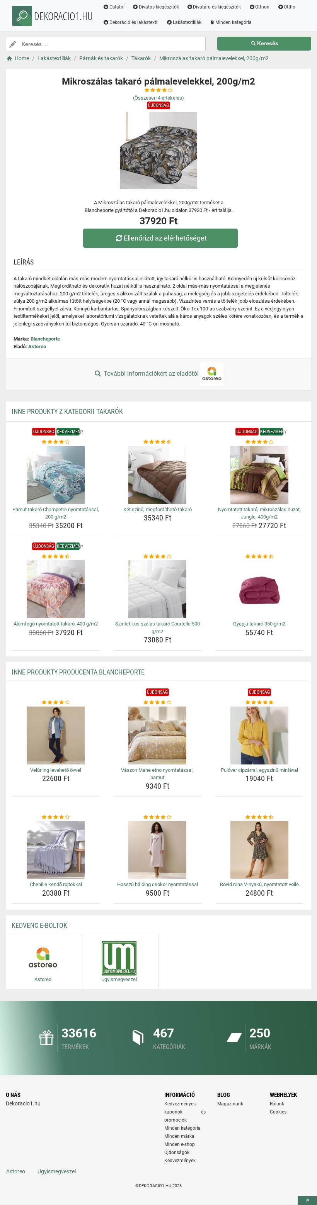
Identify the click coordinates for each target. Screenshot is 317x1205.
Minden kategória (233, 22)
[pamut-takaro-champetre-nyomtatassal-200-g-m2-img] (55, 475)
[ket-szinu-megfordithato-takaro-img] (157, 475)
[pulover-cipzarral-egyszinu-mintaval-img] (259, 735)
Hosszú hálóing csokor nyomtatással (157, 884)
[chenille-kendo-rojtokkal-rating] (55, 817)
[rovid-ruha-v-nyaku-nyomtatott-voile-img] (259, 850)
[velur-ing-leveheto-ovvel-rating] (55, 703)
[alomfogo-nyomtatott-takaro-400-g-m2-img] (55, 589)
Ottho (289, 7)
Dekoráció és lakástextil (133, 22)
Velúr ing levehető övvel (55, 770)
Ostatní (116, 7)
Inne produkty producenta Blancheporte (78, 672)
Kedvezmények (180, 1160)
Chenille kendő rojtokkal (56, 884)
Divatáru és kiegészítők (217, 7)
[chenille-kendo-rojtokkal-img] (55, 850)
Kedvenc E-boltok (39, 925)
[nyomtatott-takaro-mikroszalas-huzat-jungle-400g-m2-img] (259, 475)
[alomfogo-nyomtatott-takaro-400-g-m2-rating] (55, 557)
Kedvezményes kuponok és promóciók (185, 1112)
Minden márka (179, 1136)
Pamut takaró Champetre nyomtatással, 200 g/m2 (55, 513)
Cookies (278, 1112)
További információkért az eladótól (151, 373)
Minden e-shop (179, 1144)
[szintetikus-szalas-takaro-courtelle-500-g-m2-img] (157, 589)
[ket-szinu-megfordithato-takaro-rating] (157, 442)
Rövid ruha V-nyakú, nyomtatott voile (259, 884)
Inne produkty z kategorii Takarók (67, 411)
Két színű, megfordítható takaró (157, 509)
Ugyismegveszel (56, 1171)
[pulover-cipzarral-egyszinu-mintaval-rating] (259, 703)
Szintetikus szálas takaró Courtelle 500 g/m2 (157, 627)
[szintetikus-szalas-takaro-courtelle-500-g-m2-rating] (157, 557)
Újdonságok (176, 1152)
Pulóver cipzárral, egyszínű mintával (259, 770)
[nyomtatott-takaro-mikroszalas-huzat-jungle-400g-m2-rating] (259, 442)
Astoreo (37, 346)
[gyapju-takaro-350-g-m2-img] (259, 589)
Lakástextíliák (187, 22)
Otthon (262, 7)
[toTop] (307, 1200)
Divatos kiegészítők (159, 7)
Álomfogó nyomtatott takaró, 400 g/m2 (56, 624)
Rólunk (277, 1104)
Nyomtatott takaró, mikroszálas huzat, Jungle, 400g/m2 (259, 513)
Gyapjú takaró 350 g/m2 (259, 624)
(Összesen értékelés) (158, 98)
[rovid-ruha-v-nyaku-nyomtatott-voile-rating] (259, 817)
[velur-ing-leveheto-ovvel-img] (55, 735)
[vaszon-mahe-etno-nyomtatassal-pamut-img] (157, 735)
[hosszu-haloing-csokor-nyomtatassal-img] (157, 850)
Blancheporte (45, 339)
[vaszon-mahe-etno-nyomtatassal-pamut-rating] (157, 703)
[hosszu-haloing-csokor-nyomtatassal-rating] (157, 817)
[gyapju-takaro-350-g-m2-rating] (259, 557)
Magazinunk (230, 1104)
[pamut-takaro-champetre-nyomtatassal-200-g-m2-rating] (55, 442)
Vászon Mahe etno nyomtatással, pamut (157, 774)
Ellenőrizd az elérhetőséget (165, 238)
